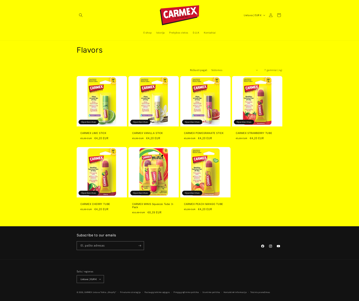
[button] (81, 15)
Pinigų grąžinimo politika (186, 292)
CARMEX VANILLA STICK (147, 132)
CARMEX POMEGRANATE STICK (203, 132)
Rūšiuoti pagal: (199, 70)
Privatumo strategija (130, 292)
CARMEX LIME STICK (93, 132)
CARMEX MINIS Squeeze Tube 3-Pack (153, 205)
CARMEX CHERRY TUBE (95, 203)
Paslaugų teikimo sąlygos (157, 292)
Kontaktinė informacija (235, 292)
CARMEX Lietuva (92, 292)
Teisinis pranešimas (260, 292)
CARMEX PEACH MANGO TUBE (203, 203)
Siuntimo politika (211, 292)
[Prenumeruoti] (140, 245)
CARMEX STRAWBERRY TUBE (254, 132)
